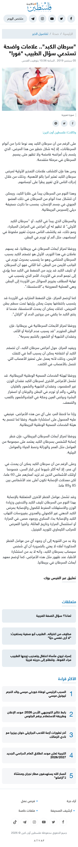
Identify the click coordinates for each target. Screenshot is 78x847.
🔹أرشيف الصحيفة (63, 811)
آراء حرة (71, 801)
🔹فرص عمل (30, 801)
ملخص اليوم (15, 18)
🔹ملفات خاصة (29, 811)
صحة (55, 34)
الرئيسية (68, 34)
